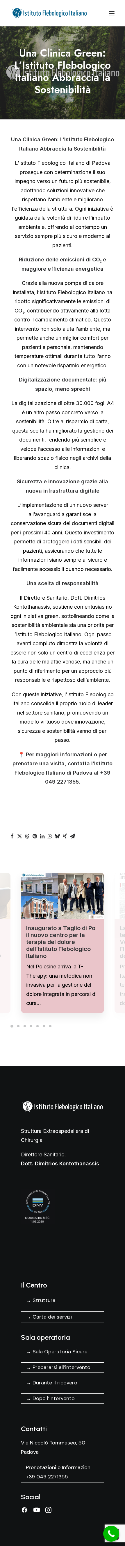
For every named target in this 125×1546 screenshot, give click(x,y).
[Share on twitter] (19, 836)
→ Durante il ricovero (51, 1382)
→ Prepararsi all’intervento (58, 1367)
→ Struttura (41, 1300)
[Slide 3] (25, 1026)
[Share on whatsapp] (49, 836)
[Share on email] (72, 836)
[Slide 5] (37, 1026)
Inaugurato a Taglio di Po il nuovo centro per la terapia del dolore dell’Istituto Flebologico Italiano (60, 942)
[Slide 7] (50, 1026)
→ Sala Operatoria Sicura (57, 1351)
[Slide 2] (18, 1026)
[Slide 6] (44, 1026)
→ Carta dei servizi (49, 1316)
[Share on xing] (64, 836)
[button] (111, 13)
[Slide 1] (12, 1026)
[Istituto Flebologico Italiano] (51, 13)
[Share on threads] (27, 836)
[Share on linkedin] (42, 836)
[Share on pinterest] (34, 836)
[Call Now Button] (111, 1534)
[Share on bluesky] (57, 836)
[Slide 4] (31, 1026)
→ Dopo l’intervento (50, 1398)
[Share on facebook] (11, 836)
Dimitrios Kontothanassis (67, 1163)
